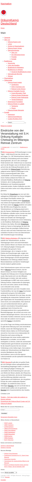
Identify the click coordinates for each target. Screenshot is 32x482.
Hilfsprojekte (8, 80)
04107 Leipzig (8, 423)
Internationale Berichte (15, 74)
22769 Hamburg (8, 426)
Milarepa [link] (8, 269)
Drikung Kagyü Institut (15, 82)
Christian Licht (5, 147)
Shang (13, 108)
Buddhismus (8, 61)
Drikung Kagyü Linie (14, 42)
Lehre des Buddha (13, 65)
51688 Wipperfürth (9, 434)
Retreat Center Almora (18, 89)
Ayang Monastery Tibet (18, 93)
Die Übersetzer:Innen (18, 54)
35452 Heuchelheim (10, 430)
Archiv (2, 472)
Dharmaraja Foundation (15, 101)
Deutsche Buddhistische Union (21, 72)
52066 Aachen (8, 436)
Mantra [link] (16, 205)
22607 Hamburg (8, 425)
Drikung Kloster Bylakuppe (19, 95)
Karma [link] (9, 321)
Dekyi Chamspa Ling (18, 87)
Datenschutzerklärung (15, 116)
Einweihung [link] (14, 194)
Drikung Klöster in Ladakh (16, 104)
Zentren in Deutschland (7, 445)
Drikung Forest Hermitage (11, 453)
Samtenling (15, 84)
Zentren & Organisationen (16, 46)
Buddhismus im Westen (15, 69)
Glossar (10, 76)
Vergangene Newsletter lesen (9, 417)
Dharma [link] (27, 180)
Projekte (14, 57)
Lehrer (10, 44)
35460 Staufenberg (9, 432)
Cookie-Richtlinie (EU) (15, 119)
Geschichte (11, 63)
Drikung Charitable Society (16, 91)
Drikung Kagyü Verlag (15, 48)
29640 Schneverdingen (10, 428)
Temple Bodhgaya (17, 99)
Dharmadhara (8, 78)
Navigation (6, 3)
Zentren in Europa (6, 447)
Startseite (7, 37)
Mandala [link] (11, 386)
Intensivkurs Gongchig (10, 459)
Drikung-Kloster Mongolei (16, 110)
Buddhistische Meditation (16, 67)
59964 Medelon (8, 438)
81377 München (8, 440)
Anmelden (3, 480)
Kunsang (7, 477)
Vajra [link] (21, 291)
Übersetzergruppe (13, 50)
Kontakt (13, 59)
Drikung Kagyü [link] (15, 169)
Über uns (7, 40)
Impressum (11, 114)
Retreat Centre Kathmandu (19, 97)
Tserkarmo (14, 106)
